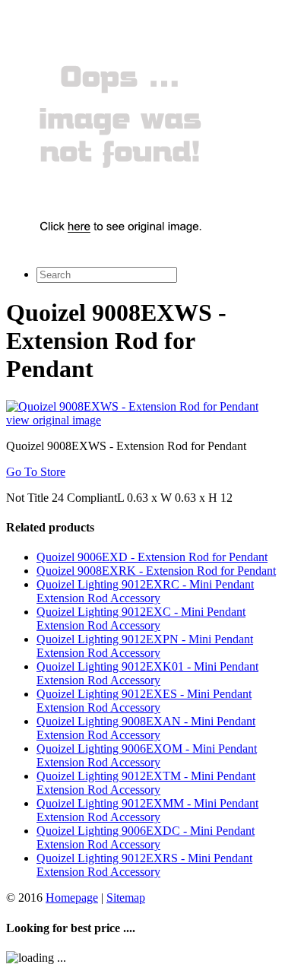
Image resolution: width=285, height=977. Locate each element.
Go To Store (35, 471)
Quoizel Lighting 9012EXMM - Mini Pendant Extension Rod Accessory (147, 810)
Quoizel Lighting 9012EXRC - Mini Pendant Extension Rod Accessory (145, 591)
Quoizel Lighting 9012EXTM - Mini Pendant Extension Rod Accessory (145, 782)
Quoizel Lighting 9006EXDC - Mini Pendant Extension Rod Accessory (145, 837)
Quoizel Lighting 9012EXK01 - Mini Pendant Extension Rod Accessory (147, 673)
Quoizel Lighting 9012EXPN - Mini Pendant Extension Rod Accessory (144, 646)
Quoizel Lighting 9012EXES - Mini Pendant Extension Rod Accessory (144, 700)
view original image (53, 420)
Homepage (72, 897)
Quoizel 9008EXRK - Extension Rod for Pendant (156, 570)
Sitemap (125, 897)
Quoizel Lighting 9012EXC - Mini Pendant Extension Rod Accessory (140, 618)
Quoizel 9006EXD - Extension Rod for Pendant (152, 556)
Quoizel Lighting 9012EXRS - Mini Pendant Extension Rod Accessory (144, 865)
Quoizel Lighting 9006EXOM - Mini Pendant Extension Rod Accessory (146, 755)
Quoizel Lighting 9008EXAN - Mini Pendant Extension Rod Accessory (145, 728)
